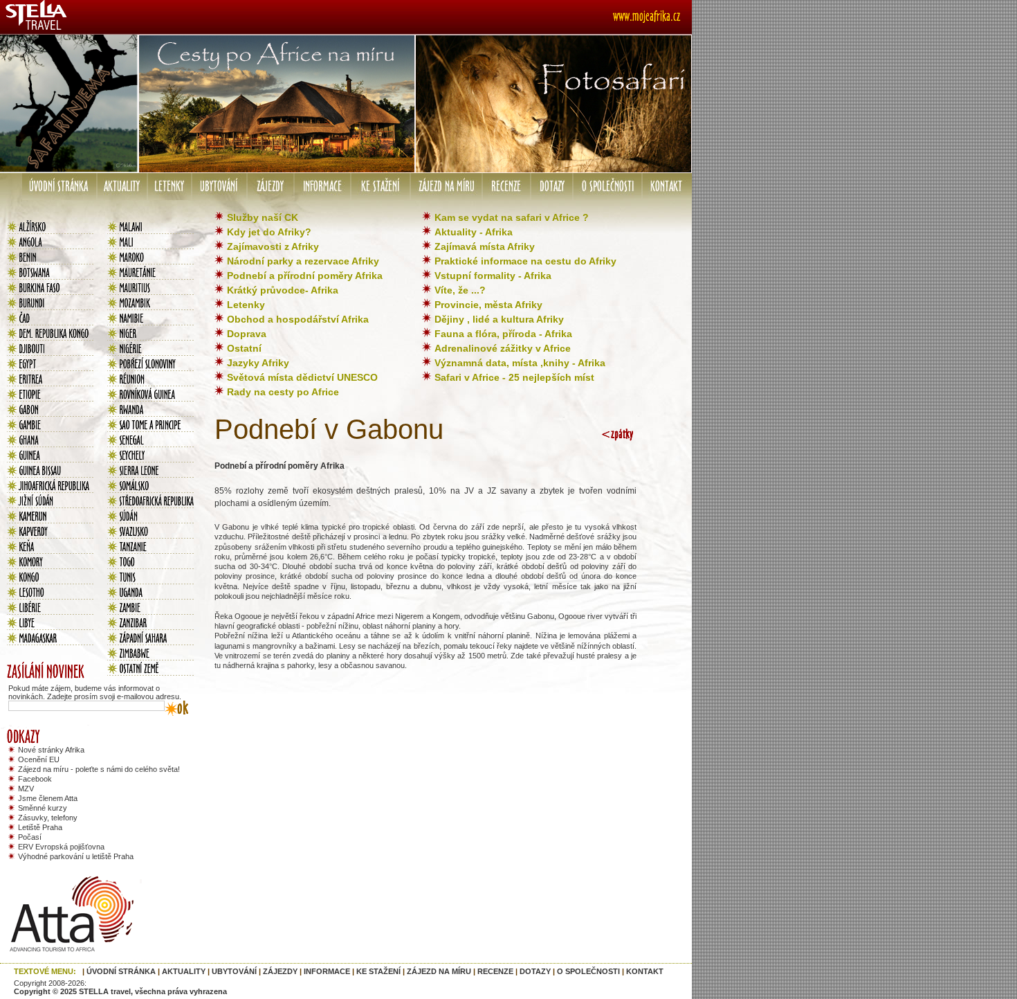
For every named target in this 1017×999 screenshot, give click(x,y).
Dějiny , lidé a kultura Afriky (499, 319)
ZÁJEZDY (280, 971)
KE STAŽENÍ (378, 971)
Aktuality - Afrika (473, 231)
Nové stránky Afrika (51, 750)
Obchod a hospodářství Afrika (298, 319)
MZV (26, 788)
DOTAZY (535, 971)
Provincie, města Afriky (488, 304)
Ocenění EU (38, 759)
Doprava (246, 333)
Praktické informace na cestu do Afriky (525, 261)
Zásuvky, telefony (47, 817)
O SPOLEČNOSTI (588, 971)
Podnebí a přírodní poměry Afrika (305, 275)
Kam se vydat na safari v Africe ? (511, 217)
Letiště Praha (40, 827)
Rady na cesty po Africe (283, 391)
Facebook (35, 779)
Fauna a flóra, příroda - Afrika (503, 333)
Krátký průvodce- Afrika (282, 290)
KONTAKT (644, 971)
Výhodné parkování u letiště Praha (76, 856)
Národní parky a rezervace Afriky (303, 261)
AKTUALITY (183, 971)
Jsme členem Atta (47, 798)
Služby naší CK (262, 217)
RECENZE (495, 971)
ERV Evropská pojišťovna (61, 847)
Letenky (246, 304)
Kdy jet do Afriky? (269, 231)
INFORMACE (327, 971)
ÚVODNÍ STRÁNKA (121, 971)
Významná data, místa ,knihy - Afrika (519, 362)
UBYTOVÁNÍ (234, 971)
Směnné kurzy (42, 808)
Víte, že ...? (460, 290)
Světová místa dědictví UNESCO (302, 377)
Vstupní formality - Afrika (492, 275)
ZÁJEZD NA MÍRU (439, 971)
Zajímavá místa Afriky (484, 246)
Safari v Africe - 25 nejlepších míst (514, 377)
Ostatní (244, 348)
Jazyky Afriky (258, 362)
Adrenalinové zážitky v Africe (502, 348)
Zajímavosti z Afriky (273, 246)
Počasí (30, 837)
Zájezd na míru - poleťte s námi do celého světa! (99, 769)
